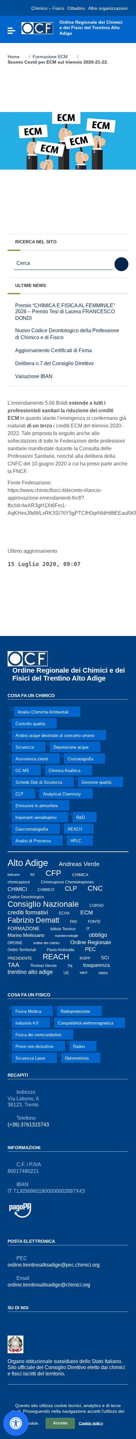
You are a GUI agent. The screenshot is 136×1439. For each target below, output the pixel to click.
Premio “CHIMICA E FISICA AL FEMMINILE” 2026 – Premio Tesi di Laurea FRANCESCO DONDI (65, 312)
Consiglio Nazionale (43, 904)
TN (69, 965)
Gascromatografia (31, 829)
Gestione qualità (96, 782)
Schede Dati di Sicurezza (38, 782)
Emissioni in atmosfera (36, 806)
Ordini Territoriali (22, 949)
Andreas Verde (79, 864)
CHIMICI (17, 889)
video (103, 973)
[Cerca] (121, 264)
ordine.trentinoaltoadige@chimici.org (49, 1284)
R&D (80, 817)
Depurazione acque (71, 747)
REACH (75, 829)
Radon (79, 1046)
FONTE (94, 921)
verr (84, 972)
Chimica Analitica (64, 771)
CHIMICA (80, 874)
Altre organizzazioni (107, 8)
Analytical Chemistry (62, 794)
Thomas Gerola (43, 966)
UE (66, 973)
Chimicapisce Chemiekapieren (67, 882)
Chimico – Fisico (47, 8)
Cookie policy (91, 1423)
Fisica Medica (28, 1011)
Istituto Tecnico (63, 929)
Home (14, 56)
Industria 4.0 (26, 1023)
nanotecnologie (66, 936)
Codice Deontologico (26, 897)
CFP (53, 873)
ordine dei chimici (46, 942)
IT (88, 929)
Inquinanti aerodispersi (36, 817)
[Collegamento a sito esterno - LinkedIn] (23, 1321)
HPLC (76, 841)
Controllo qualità (30, 724)
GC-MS (22, 771)
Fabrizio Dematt (33, 920)
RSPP (85, 958)
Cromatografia (80, 759)
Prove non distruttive (34, 1046)
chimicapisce (19, 882)
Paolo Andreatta (60, 949)
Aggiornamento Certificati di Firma (53, 350)
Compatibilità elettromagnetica (85, 1023)
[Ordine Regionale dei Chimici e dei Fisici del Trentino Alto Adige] (37, 27)
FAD (73, 921)
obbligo (98, 935)
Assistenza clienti (31, 759)
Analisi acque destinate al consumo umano (54, 735)
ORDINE (15, 942)
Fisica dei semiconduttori (38, 1034)
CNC (95, 888)
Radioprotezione (75, 1011)
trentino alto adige (30, 972)
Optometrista (77, 1058)
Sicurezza (24, 747)
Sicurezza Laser (30, 1058)
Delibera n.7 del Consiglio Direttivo (54, 363)
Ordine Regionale (90, 942)
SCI (105, 957)
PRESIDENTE (20, 958)
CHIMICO (46, 889)
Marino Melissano (26, 935)
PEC (90, 949)
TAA (13, 965)
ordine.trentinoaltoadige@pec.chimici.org (54, 1265)
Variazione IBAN (34, 376)
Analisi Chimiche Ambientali (43, 712)
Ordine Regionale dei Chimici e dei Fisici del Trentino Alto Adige (68, 674)
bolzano (14, 874)
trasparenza (96, 965)
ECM (86, 912)
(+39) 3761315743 (28, 1124)
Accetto (60, 1423)
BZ (32, 874)
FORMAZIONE (24, 928)
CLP (19, 794)
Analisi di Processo (33, 841)
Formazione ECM (50, 56)
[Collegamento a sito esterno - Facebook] (11, 1321)
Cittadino (76, 8)
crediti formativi (28, 912)
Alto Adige (28, 862)
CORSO (96, 905)
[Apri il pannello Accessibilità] (15, 1423)
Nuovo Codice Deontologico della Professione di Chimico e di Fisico (67, 334)
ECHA (64, 913)
